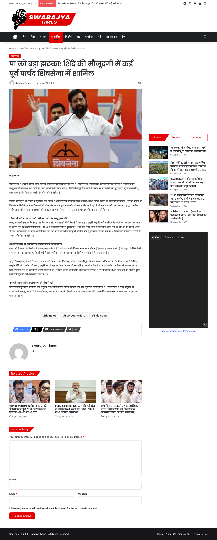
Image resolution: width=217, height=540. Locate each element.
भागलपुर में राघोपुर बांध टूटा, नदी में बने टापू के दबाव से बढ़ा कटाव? (188, 149)
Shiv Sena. (100, 315)
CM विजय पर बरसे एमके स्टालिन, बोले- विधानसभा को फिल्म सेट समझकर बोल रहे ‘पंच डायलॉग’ (119, 409)
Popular (176, 137)
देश (24, 36)
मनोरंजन (89, 36)
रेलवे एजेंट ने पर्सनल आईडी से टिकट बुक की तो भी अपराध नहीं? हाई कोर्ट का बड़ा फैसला (93, 3)
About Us (171, 534)
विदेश (33, 36)
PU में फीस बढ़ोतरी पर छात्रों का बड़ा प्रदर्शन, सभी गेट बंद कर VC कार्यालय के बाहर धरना (187, 199)
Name (13, 479)
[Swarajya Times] (43, 19)
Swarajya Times (23, 83)
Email (13, 493)
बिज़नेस (68, 36)
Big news (50, 315)
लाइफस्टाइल (111, 36)
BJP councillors (75, 315)
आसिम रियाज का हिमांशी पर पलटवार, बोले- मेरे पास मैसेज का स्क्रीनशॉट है (188, 215)
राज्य (42, 36)
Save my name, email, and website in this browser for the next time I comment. (54, 508)
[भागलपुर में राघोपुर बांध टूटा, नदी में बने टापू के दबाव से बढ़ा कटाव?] (158, 152)
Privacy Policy (200, 534)
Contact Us (184, 534)
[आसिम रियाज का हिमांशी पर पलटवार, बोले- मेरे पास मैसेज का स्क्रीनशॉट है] (158, 216)
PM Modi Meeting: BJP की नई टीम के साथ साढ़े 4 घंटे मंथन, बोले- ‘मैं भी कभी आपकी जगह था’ (75, 409)
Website (82, 493)
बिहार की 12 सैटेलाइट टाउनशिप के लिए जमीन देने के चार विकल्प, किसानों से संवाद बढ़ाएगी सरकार (188, 166)
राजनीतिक (56, 36)
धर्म (99, 36)
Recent (158, 137)
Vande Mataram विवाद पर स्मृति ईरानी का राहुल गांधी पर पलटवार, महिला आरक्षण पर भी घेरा (28, 409)
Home (14, 48)
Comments (196, 137)
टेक (123, 36)
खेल (79, 36)
